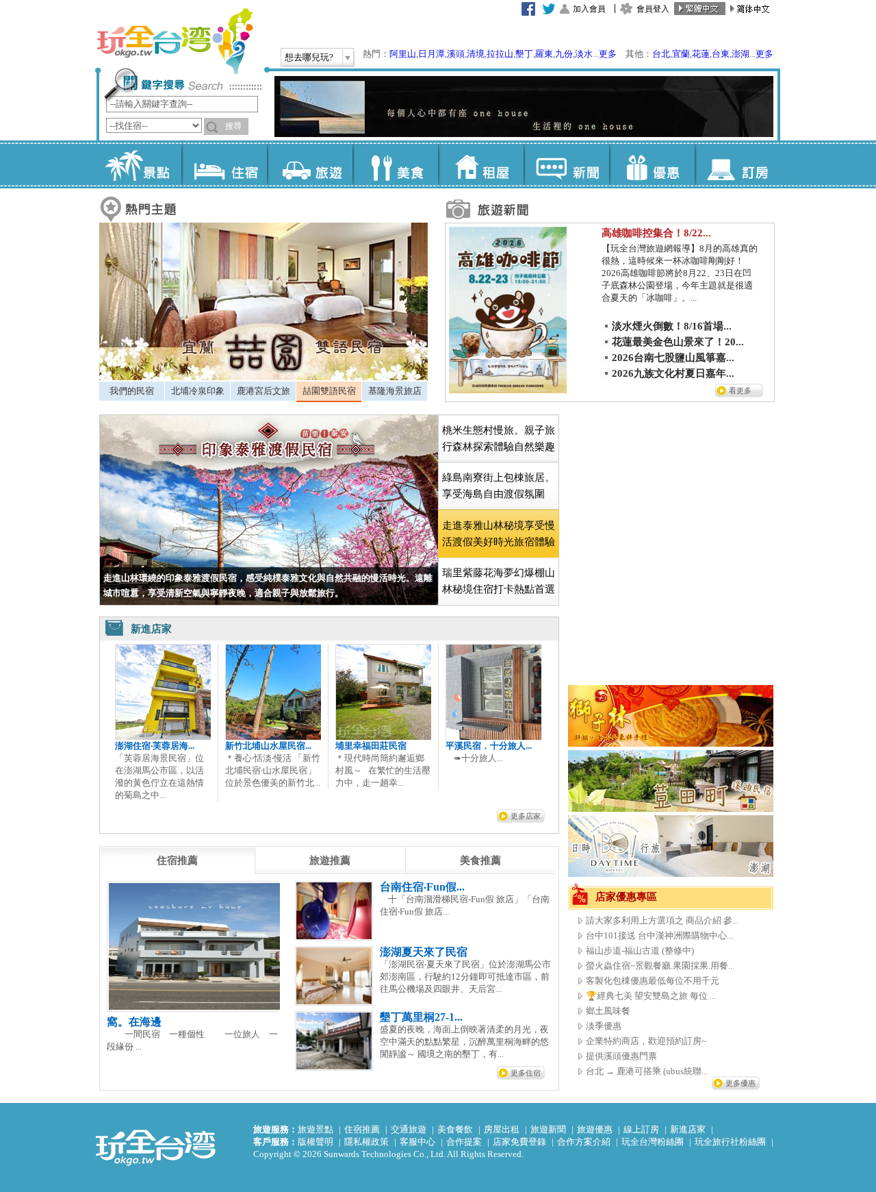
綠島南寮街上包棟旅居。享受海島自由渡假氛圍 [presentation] (498, 485)
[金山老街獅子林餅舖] (670, 743)
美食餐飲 (455, 1129)
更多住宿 (526, 1073)
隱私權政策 (366, 1142)
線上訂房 (641, 1129)
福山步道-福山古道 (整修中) (640, 950)
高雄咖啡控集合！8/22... (656, 232)
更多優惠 (740, 1083)
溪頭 (456, 54)
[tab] (131, 391)
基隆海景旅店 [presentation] (395, 391)
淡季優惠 (603, 1026)
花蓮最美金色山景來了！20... (678, 341)
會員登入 (652, 9)
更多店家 (526, 816)
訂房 (737, 164)
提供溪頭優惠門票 (621, 1056)
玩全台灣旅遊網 (174, 41)
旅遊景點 (315, 1129)
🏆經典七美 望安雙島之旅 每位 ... (651, 996)
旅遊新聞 (548, 1129)
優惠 (652, 164)
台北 (661, 54)
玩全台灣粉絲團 (652, 1142)
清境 (476, 54)
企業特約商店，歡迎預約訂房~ (646, 1041)
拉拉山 (500, 54)
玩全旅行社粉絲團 (730, 1142)
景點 (138, 164)
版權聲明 (315, 1142)
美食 (395, 164)
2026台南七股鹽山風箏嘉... (673, 357)
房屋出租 (501, 1129)
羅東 (544, 54)
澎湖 (740, 54)
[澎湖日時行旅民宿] (670, 874)
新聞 (566, 164)
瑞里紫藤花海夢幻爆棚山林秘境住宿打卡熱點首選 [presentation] (498, 581)
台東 (721, 54)
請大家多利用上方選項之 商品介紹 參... (662, 920)
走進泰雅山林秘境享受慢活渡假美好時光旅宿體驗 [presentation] (498, 533)
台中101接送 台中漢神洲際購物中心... (659, 935)
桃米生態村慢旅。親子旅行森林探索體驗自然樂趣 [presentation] (498, 438)
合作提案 (464, 1142)
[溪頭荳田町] (670, 809)
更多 (608, 54)
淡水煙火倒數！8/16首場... (672, 326)
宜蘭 (681, 54)
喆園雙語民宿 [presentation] (329, 391)
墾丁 (524, 54)
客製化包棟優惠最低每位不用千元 (652, 981)
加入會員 (589, 9)
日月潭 (431, 54)
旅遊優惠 (595, 1129)
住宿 (224, 164)
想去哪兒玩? (309, 57)
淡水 (584, 54)
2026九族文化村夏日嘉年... (673, 373)
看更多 (740, 390)
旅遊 (309, 164)
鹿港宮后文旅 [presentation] (263, 391)
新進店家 (688, 1129)
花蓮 (701, 54)
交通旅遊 (408, 1129)
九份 (564, 54)
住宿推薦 (362, 1129)
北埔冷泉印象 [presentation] (197, 391)
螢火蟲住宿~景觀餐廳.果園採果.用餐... (660, 965)
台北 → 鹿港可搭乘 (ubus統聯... (647, 1071)
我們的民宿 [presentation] (132, 391)
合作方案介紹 (583, 1142)
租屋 (481, 164)
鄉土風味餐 (608, 1011)
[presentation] (177, 860)
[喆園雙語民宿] (263, 377)
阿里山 (402, 54)
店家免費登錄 (519, 1142)
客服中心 (417, 1142)
